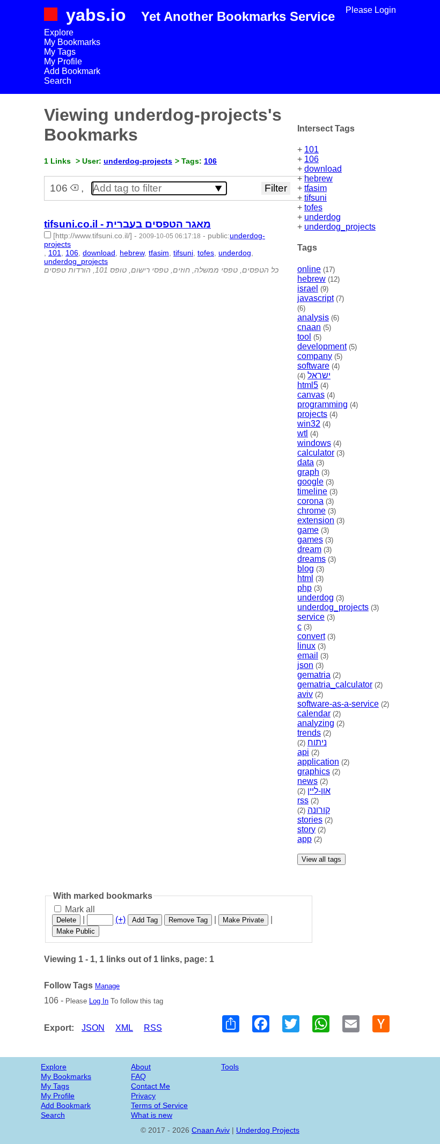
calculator (315, 452)
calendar (314, 713)
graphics (313, 771)
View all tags (321, 859)
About (141, 1066)
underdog (322, 217)
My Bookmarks (72, 42)
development (322, 346)
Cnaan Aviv (211, 1130)
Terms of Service (159, 1105)
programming (322, 404)
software (313, 365)
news (307, 781)
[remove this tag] (74, 188)
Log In (98, 1001)
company (314, 356)
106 (311, 159)
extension (315, 520)
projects (312, 414)
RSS (153, 1027)
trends (309, 732)
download (323, 168)
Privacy (143, 1095)
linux (306, 645)
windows (314, 443)
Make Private (243, 920)
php (304, 587)
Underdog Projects (267, 1130)
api (303, 752)
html (305, 578)
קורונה (318, 810)
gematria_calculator (334, 684)
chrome (311, 510)
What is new (151, 1115)
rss (303, 800)
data (305, 462)
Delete (66, 920)
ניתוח (317, 742)
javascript (315, 298)
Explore (59, 32)
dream (309, 549)
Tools (230, 1066)
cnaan (309, 327)
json (305, 665)
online (309, 269)
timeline (312, 491)
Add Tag (145, 920)
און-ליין (319, 790)
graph (308, 471)
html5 (307, 385)
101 (311, 149)
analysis (313, 317)
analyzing (315, 723)
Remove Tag (188, 920)
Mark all (79, 909)
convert (311, 636)
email (307, 655)
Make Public (75, 931)
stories (309, 819)
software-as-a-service (338, 703)
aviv (305, 694)
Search (57, 80)
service (311, 616)
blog (305, 568)
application (318, 761)
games (310, 539)
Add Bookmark (72, 71)
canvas (311, 394)
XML (124, 1027)
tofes (313, 207)
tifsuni (315, 197)
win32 (308, 423)
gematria (314, 674)
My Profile (63, 61)
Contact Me (150, 1086)
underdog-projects (138, 161)
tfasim (315, 188)
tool (304, 336)
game (308, 529)
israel (307, 288)
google (310, 481)
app (304, 839)
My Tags (60, 51)
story (306, 829)
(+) (120, 919)
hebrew (318, 178)
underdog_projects (340, 226)
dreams (311, 558)
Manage (107, 986)
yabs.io (96, 15)
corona (310, 500)
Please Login (371, 9)
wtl (302, 433)
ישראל (319, 375)
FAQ (138, 1076)
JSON (93, 1027)
